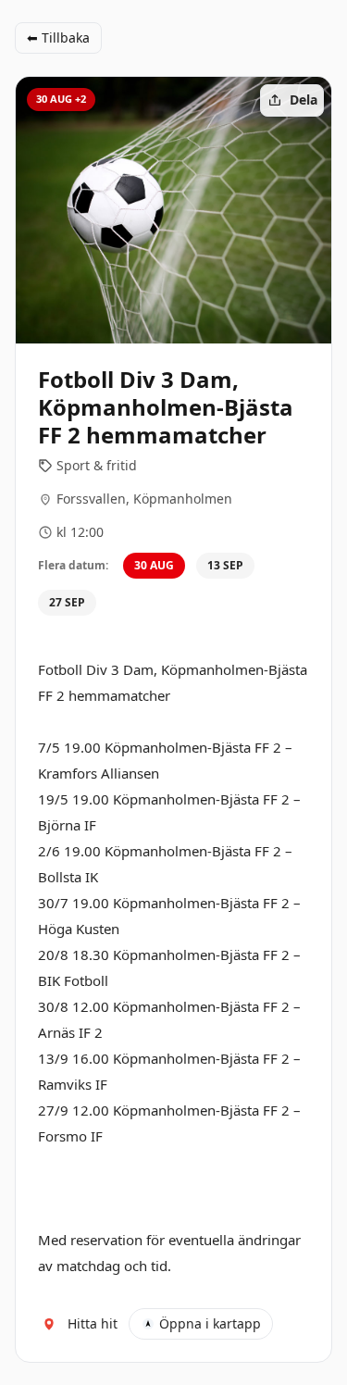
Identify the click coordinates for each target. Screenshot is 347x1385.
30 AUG (154, 565)
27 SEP (67, 602)
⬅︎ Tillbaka (58, 37)
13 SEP (225, 565)
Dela (303, 99)
